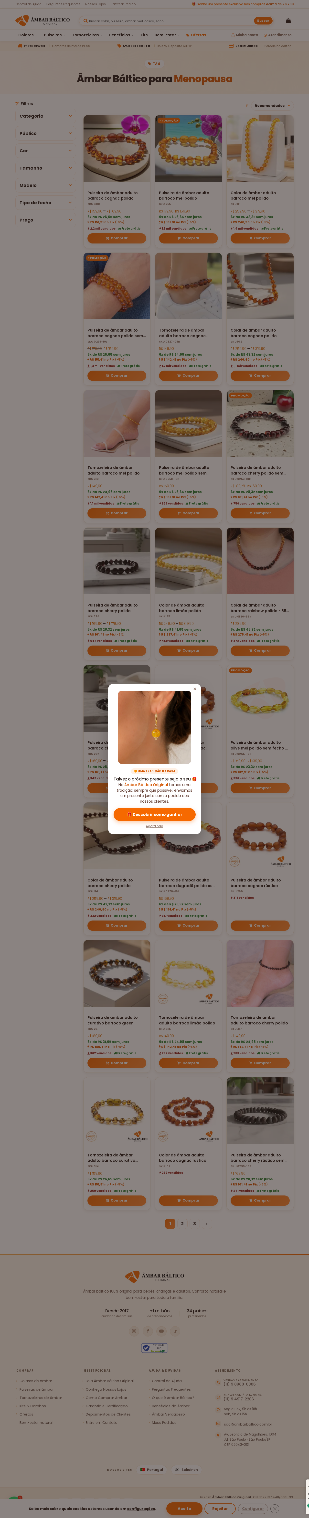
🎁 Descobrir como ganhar (154, 814)
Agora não (154, 826)
